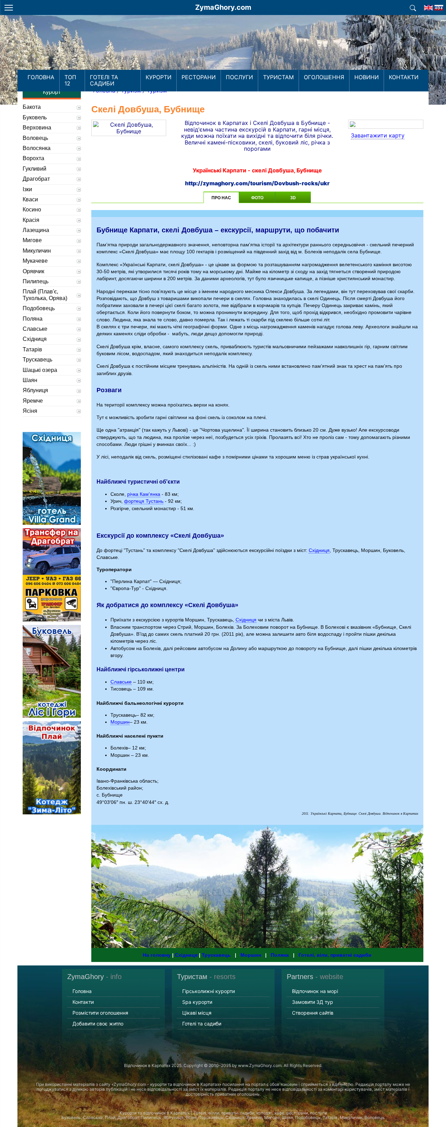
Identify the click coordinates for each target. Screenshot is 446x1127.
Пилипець (35, 281)
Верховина (37, 127)
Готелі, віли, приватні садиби (335, 955)
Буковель (35, 117)
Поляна (282, 955)
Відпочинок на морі (315, 991)
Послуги (239, 77)
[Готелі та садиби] (413, 7)
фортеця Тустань (143, 501)
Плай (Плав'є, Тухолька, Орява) (45, 295)
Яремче (33, 401)
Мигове (32, 240)
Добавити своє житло (97, 1024)
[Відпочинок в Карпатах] (223, 51)
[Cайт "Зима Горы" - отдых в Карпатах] (439, 5)
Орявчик (33, 271)
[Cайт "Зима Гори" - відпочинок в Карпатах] (428, 5)
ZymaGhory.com (223, 7)
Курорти (158, 77)
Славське (121, 682)
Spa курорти (197, 1002)
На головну (157, 955)
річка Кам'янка (143, 494)
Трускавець (219, 955)
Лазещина (36, 230)
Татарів (32, 349)
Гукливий (34, 169)
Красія (31, 220)
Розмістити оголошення (100, 1013)
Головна (41, 77)
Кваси (30, 199)
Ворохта (33, 158)
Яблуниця (35, 390)
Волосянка (37, 148)
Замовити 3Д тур (312, 1002)
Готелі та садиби (104, 80)
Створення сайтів (312, 1013)
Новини (366, 77)
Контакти (403, 77)
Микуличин (37, 251)
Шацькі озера (40, 370)
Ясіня (30, 411)
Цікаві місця (197, 1013)
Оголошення (324, 77)
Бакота (32, 107)
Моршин (120, 722)
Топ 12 (70, 80)
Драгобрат (36, 179)
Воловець (35, 138)
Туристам (278, 77)
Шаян (30, 380)
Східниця (319, 550)
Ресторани (199, 77)
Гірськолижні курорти (208, 991)
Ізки (27, 189)
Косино (32, 209)
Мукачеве (35, 261)
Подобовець (39, 308)
